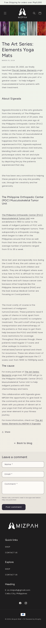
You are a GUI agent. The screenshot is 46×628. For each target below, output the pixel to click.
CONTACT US (11, 552)
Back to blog (24, 443)
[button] (5, 13)
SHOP (7, 547)
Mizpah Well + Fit (18, 619)
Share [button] (7, 432)
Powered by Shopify (33, 619)
